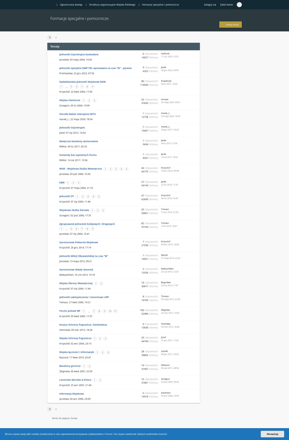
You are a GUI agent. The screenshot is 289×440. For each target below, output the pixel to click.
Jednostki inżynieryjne (72, 127)
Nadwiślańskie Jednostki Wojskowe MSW (82, 81)
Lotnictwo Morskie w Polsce (75, 379)
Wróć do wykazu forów (64, 418)
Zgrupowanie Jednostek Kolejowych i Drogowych (87, 224)
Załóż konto (226, 4)
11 (115, 311)
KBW (62, 182)
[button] (168, 434)
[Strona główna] (50, 5)
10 (110, 311)
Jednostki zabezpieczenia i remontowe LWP (84, 297)
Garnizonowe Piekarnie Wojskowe (78, 242)
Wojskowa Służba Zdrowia (74, 210)
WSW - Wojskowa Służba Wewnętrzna (80, 168)
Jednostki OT (66, 196)
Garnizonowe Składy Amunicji (76, 269)
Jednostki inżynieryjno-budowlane (79, 54)
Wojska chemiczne (69, 100)
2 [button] (56, 37)
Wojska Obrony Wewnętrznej (75, 283)
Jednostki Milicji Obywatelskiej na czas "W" (83, 256)
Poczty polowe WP (69, 310)
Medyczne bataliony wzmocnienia (78, 141)
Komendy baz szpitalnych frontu (78, 155)
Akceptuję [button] (272, 434)
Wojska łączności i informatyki (76, 352)
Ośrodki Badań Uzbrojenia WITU (77, 114)
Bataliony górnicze (70, 366)
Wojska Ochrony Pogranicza (75, 338)
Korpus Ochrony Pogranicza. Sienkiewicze (83, 324)
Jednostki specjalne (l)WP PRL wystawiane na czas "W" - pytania (95, 68)
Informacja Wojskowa (71, 393)
